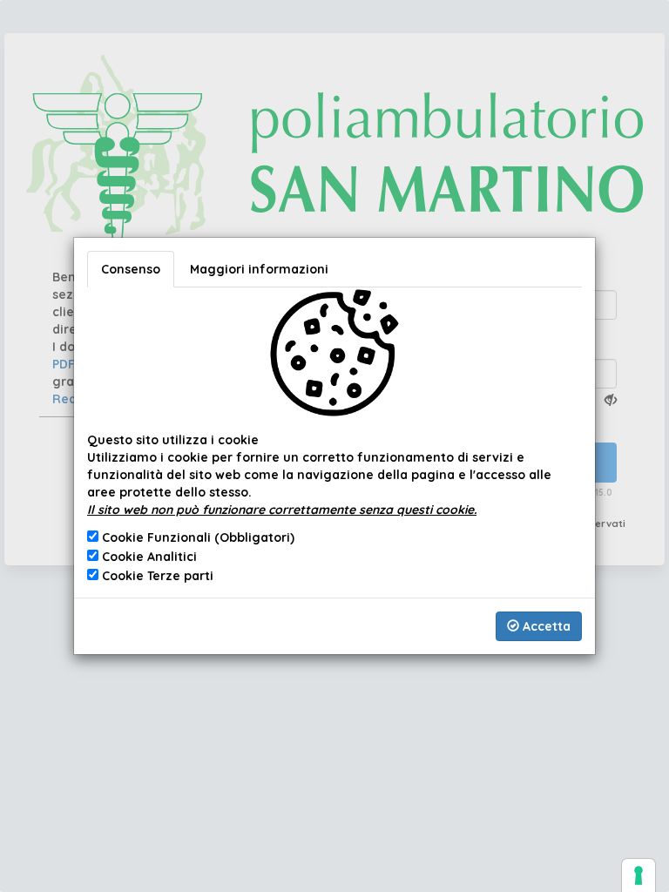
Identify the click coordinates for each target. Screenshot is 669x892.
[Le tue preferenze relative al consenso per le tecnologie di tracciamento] (638, 875)
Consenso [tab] (130, 269)
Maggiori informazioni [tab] (259, 269)
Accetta (545, 626)
